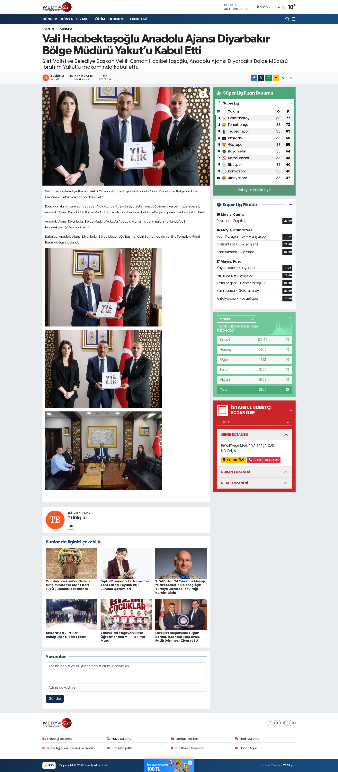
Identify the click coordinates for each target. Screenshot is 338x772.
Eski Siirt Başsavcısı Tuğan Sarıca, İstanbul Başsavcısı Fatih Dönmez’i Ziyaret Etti (177, 637)
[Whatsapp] (292, 723)
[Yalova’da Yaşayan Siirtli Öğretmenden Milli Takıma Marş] (126, 614)
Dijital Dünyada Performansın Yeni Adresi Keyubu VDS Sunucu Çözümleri (125, 585)
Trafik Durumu (249, 739)
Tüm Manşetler (122, 748)
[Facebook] (270, 723)
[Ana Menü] (293, 19)
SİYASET (83, 19)
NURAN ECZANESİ (235, 472)
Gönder (55, 698)
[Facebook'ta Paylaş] (254, 78)
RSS (51, 765)
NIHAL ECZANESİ (234, 483)
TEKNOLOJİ (137, 19)
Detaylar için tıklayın (254, 190)
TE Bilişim (77, 517)
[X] (277, 723)
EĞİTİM (99, 19)
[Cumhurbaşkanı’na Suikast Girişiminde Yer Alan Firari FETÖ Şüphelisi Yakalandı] (71, 563)
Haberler (48, 29)
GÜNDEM (50, 19)
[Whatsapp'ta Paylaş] (268, 78)
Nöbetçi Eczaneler (60, 739)
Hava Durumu (121, 739)
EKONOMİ (116, 19)
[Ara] (287, 19)
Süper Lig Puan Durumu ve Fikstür (70, 748)
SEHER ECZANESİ (234, 434)
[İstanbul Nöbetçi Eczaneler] (290, 410)
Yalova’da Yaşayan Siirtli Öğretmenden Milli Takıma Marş (123, 637)
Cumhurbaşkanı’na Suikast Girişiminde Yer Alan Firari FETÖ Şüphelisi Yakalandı (69, 585)
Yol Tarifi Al (235, 460)
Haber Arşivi (248, 748)
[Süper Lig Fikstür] (290, 204)
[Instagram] (285, 723)
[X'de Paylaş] (261, 78)
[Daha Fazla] (276, 78)
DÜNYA (67, 19)
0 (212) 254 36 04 (266, 460)
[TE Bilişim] (55, 519)
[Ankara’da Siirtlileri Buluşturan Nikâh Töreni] (71, 614)
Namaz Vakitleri (187, 739)
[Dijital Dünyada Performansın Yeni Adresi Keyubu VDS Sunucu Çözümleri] (126, 563)
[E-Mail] (71, 526)
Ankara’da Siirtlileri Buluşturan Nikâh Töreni (66, 635)
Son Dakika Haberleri (189, 748)
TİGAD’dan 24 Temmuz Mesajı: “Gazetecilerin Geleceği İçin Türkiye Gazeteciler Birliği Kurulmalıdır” (180, 587)
